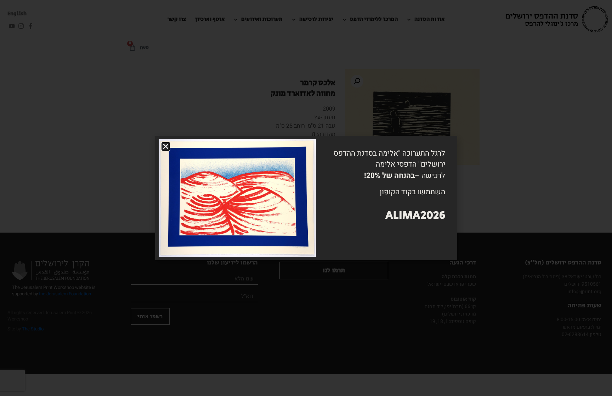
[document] (306, 198)
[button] (165, 146)
